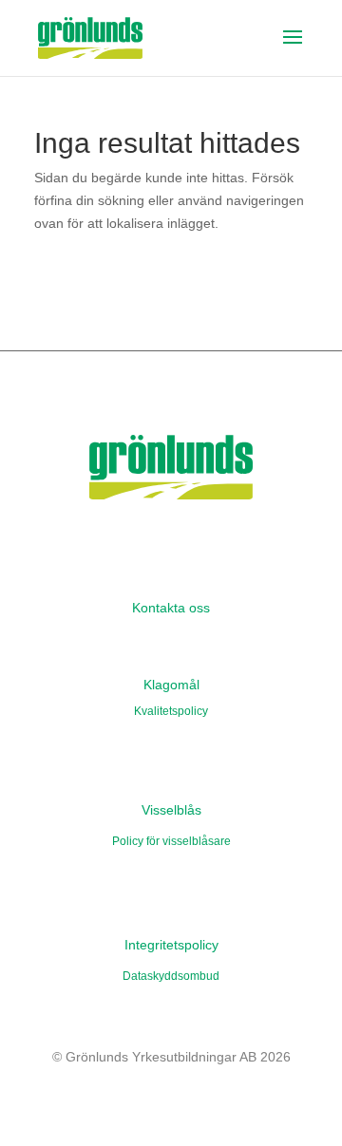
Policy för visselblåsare (171, 841)
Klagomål (171, 684)
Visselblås (171, 809)
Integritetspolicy (171, 944)
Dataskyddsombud (171, 976)
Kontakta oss (171, 607)
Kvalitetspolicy (171, 711)
